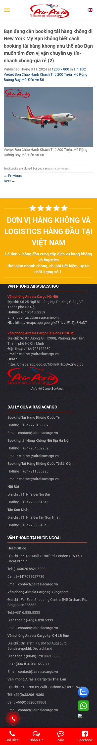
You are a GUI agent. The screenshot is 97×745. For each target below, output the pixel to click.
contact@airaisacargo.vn (38, 432)
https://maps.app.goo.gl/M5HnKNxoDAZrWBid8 (45, 364)
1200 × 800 (60, 69)
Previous (13, 175)
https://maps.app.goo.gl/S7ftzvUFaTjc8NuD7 (51, 322)
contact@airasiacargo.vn (39, 317)
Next (9, 180)
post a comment (58, 168)
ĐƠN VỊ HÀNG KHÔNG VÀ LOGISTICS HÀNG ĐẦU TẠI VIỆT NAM (48, 231)
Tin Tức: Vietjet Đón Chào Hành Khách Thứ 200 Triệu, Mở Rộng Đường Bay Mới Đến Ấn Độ (45, 74)
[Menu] (7, 9)
